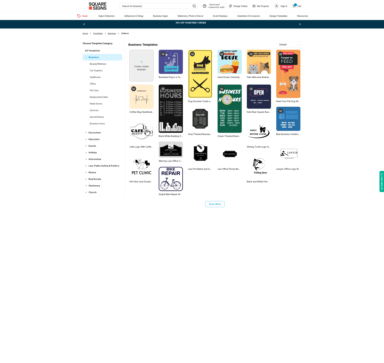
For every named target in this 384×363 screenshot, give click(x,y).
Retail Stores (96, 103)
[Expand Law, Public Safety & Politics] (86, 166)
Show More (215, 204)
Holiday (93, 152)
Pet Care (94, 90)
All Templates (92, 50)
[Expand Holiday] (86, 152)
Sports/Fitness (97, 117)
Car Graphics (96, 70)
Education (94, 139)
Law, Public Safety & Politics (104, 165)
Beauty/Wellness (98, 64)
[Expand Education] (86, 139)
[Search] (194, 6)
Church (93, 192)
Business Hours (97, 123)
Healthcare (95, 77)
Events (92, 146)
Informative (95, 159)
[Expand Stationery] (86, 185)
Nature (92, 172)
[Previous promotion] (84, 24)
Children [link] (125, 33)
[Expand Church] (86, 192)
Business (94, 57)
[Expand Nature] (86, 172)
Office (93, 83)
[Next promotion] (300, 24)
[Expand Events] (86, 146)
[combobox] (289, 44)
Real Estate (95, 179)
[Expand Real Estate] (86, 179)
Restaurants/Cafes (99, 97)
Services (94, 110)
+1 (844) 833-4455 (216, 7)
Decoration (95, 132)
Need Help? (214, 4)
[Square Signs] (97, 6)
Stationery (94, 185)
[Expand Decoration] (86, 132)
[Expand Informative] (86, 159)
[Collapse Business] (86, 57)
